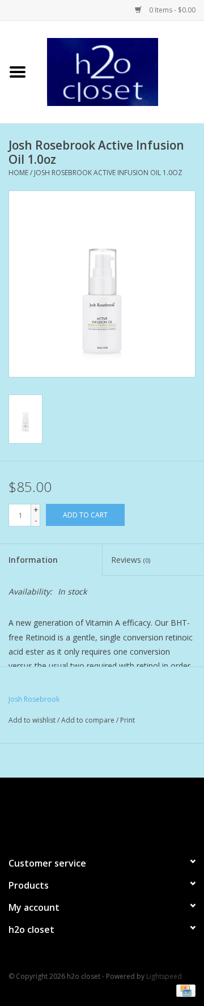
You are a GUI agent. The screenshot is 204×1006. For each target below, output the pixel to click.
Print (127, 720)
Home (18, 172)
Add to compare (88, 720)
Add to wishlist (32, 720)
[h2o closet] (119, 71)
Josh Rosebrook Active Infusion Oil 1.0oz (108, 172)
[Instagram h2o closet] (112, 812)
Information (33, 559)
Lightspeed (164, 976)
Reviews (130, 559)
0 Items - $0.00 (171, 10)
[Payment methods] (184, 990)
